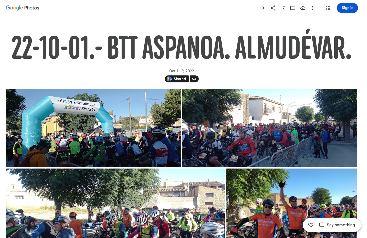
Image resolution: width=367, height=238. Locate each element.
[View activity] (293, 8)
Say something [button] (341, 225)
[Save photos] (303, 8)
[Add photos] (283, 8)
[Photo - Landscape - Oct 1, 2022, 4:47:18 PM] (93, 128)
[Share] (273, 8)
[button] (328, 8)
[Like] (311, 225)
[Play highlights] (263, 8)
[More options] (313, 8)
